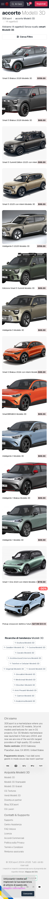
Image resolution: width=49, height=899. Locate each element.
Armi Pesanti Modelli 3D (25, 690)
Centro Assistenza (13, 824)
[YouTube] (39, 887)
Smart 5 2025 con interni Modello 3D (18, 204)
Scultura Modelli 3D (25, 643)
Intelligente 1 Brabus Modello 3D (16, 498)
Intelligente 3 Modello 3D (13, 456)
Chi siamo (10, 718)
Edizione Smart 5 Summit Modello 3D (18, 288)
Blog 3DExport (11, 804)
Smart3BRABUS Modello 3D (14, 414)
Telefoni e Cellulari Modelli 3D (25, 663)
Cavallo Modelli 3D (25, 653)
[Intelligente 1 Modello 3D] (24, 521)
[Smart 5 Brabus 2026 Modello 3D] (24, 59)
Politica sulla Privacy (14, 842)
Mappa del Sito (31, 872)
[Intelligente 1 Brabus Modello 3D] (24, 479)
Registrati (41, 4)
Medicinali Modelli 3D (25, 679)
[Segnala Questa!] (42, 72)
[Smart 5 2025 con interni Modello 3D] (24, 185)
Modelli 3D (9, 777)
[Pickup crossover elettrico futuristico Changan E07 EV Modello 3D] (24, 605)
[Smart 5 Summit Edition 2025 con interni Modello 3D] (24, 143)
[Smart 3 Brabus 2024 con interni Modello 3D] (24, 353)
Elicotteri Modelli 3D (25, 685)
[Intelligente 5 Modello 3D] (24, 311)
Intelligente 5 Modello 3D (13, 330)
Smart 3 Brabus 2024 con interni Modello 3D (21, 372)
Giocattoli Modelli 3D (25, 674)
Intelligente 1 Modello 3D (13, 540)
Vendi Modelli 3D (12, 795)
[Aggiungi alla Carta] (37, 72)
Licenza (8, 833)
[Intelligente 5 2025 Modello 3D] (24, 227)
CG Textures (10, 790)
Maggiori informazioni (14, 888)
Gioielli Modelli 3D (36, 669)
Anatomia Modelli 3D (25, 701)
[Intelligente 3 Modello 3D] (24, 437)
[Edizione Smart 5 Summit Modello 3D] (24, 269)
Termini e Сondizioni (13, 847)
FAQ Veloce (10, 829)
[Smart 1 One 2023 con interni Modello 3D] (24, 563)
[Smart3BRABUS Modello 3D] (24, 395)
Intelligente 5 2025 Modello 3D (16, 246)
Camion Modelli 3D (25, 696)
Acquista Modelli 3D (17, 772)
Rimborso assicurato (14, 851)
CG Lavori (9, 809)
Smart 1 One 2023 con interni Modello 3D (20, 582)
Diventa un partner (13, 800)
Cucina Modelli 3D (36, 647)
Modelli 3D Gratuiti (13, 786)
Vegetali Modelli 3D (14, 669)
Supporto (8, 820)
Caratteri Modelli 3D (14, 647)
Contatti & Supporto (17, 815)
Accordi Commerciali (14, 838)
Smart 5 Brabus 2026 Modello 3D (17, 78)
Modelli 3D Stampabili (15, 782)
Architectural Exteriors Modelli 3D (25, 658)
